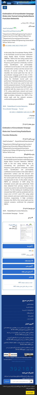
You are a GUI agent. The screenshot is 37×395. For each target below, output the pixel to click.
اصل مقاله (27, 255)
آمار (30, 277)
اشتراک (7, 381)
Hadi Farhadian (8, 28)
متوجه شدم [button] (30, 392)
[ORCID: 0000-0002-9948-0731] (15, 28)
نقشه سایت (30, 318)
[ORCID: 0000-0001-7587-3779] (22, 31)
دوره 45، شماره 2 (13, 225)
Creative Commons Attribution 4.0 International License (22, 360)
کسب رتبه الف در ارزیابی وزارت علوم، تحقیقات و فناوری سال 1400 (18, 343)
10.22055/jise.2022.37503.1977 (16, 45)
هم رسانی (28, 266)
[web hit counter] (21, 369)
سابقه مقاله (28, 260)
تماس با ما (30, 315)
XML (30, 250)
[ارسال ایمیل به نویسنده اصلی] (13, 28)
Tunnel (21, 109)
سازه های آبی (31, 117)
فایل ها (29, 246)
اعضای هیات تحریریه (27, 310)
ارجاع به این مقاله (26, 271)
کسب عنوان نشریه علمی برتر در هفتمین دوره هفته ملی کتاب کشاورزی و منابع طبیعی (18, 328)
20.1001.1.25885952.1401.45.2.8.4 (21, 112)
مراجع (30, 217)
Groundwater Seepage (10, 109)
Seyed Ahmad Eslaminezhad (12, 31)
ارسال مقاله (30, 313)
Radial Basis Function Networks (17, 106)
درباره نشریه (29, 307)
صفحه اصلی (30, 304)
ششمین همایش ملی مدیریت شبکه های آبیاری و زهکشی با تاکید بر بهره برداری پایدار (20, 338)
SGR (4, 106)
